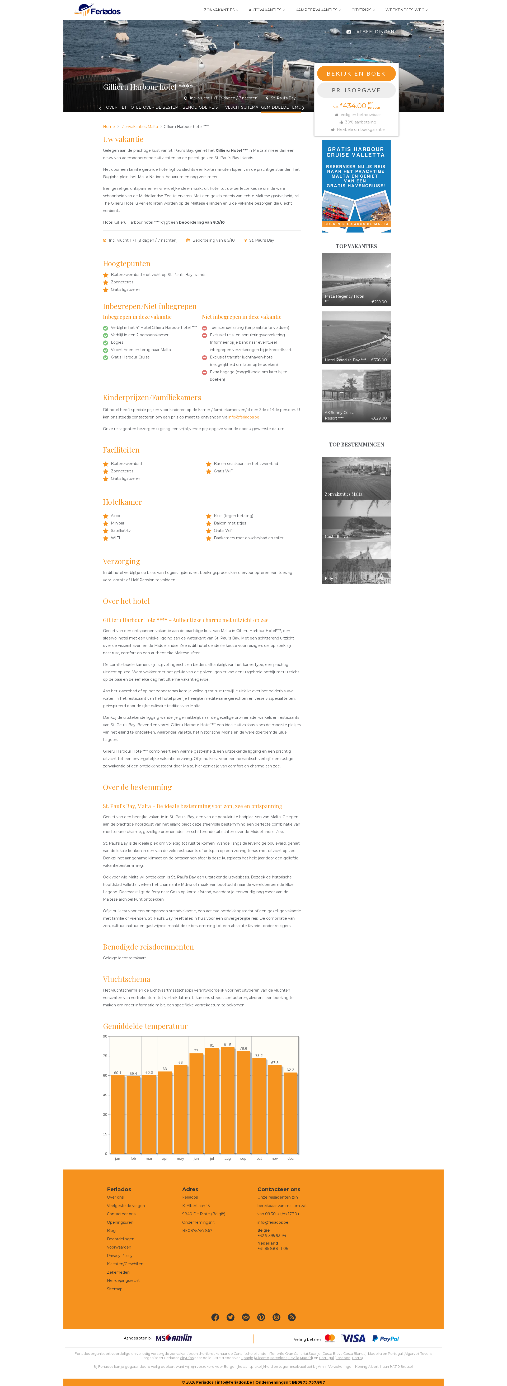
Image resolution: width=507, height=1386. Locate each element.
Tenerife (277, 1354)
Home (109, 126)
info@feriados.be (243, 417)
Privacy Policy (120, 1255)
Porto (357, 1358)
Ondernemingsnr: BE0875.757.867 (290, 1382)
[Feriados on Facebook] (215, 1317)
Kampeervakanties (316, 10)
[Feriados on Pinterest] (261, 1317)
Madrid (306, 1358)
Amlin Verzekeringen (336, 1367)
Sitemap (115, 1289)
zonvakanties (181, 1354)
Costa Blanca (354, 1354)
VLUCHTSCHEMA (241, 107)
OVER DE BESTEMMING (163, 107)
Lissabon (343, 1358)
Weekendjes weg (405, 10)
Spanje (315, 1354)
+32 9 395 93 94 (271, 1235)
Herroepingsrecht (123, 1280)
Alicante (262, 1358)
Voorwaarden (119, 1247)
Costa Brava (332, 1354)
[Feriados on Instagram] (276, 1317)
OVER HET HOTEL (123, 107)
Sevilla (293, 1358)
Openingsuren (120, 1222)
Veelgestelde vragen (126, 1205)
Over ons (115, 1197)
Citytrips (361, 10)
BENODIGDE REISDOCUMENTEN (202, 107)
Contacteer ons (121, 1214)
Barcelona (279, 1358)
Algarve (411, 1354)
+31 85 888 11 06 (272, 1248)
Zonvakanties (219, 10)
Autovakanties (265, 10)
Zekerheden (118, 1272)
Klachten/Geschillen (125, 1263)
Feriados (205, 1382)
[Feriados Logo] (97, 10)
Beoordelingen (120, 1239)
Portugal (395, 1354)
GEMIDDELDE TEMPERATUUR (281, 107)
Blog (111, 1230)
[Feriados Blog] (292, 1317)
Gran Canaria (296, 1354)
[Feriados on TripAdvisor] (246, 1317)
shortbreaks (209, 1354)
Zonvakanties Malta (140, 126)
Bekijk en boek (356, 73)
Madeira (375, 1354)
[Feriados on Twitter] (230, 1317)
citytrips (187, 1358)
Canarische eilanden (251, 1354)
